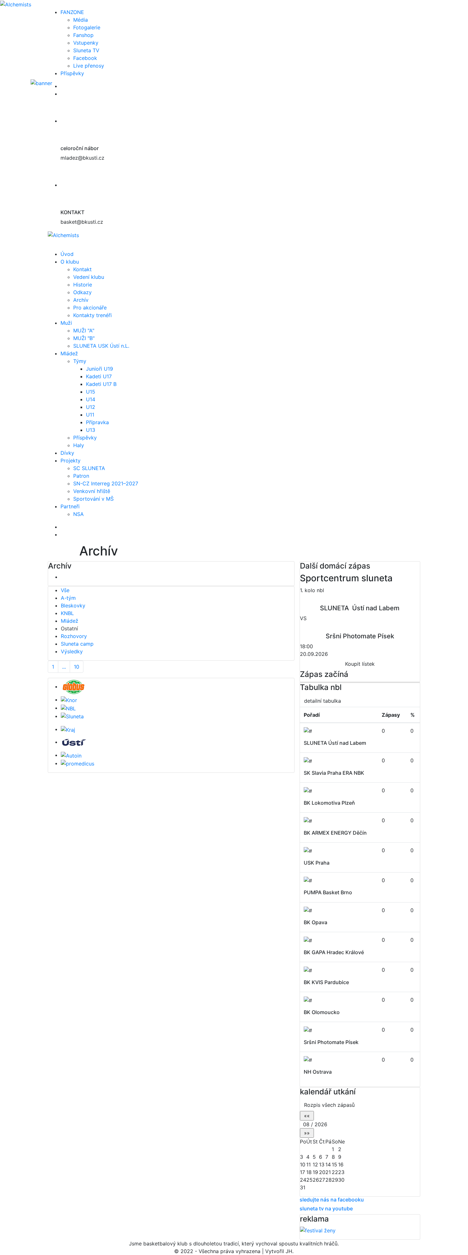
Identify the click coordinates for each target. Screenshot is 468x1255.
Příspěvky (72, 73)
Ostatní (69, 628)
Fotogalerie (86, 27)
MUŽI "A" (83, 330)
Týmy (79, 361)
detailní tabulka (322, 701)
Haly (78, 445)
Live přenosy (88, 65)
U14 (90, 399)
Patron (81, 476)
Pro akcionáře (90, 307)
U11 (90, 414)
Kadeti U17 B (101, 384)
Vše (65, 590)
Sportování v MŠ (93, 499)
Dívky (67, 453)
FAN (72, 12)
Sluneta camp (77, 644)
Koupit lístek (360, 664)
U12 (90, 407)
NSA (78, 514)
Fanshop (83, 35)
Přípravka (97, 422)
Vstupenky (85, 43)
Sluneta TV (86, 50)
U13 (90, 430)
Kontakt (82, 269)
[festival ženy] (318, 1230)
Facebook (85, 58)
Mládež (69, 353)
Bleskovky (73, 605)
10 (76, 667)
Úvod (67, 254)
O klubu (69, 261)
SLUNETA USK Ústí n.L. (101, 346)
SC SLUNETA (89, 468)
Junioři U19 (99, 369)
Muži (66, 323)
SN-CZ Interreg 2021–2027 (105, 483)
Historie (82, 284)
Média (80, 20)
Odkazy (82, 292)
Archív (81, 300)
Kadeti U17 (99, 376)
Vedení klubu (88, 277)
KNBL (67, 613)
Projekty (70, 460)
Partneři (70, 506)
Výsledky (72, 651)
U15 (90, 391)
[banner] (72, 86)
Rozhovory (74, 636)
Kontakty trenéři (92, 315)
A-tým (68, 598)
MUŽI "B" (84, 338)
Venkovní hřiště (91, 491)
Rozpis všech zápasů (329, 1105)
